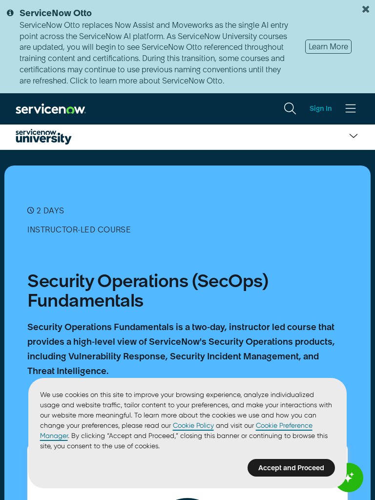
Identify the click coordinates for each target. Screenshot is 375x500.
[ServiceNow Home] (51, 108)
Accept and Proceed (291, 467)
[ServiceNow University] (44, 137)
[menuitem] (290, 108)
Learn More (328, 46)
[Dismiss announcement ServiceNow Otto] (365, 9)
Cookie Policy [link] (193, 425)
